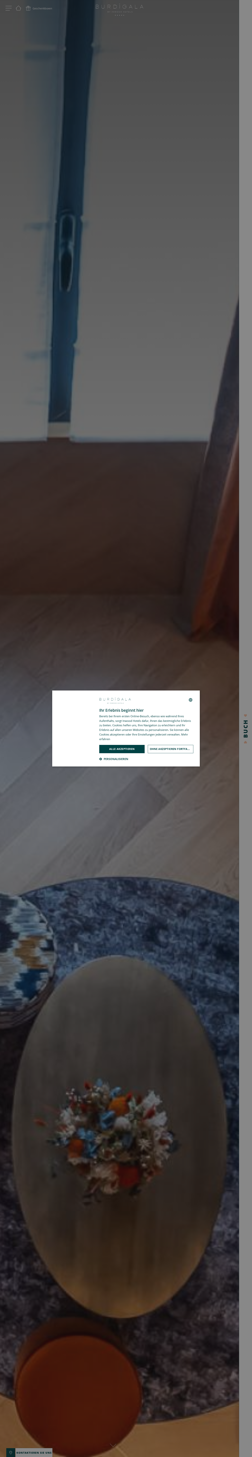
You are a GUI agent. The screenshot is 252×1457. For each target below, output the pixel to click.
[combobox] (190, 700)
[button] (113, 759)
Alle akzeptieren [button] (121, 749)
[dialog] (126, 728)
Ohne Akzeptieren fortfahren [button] (172, 749)
